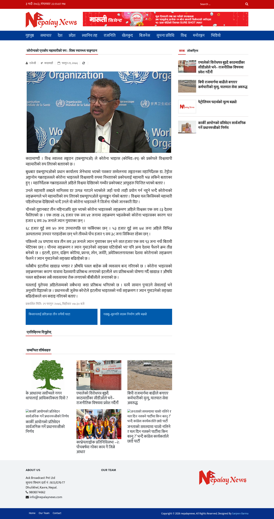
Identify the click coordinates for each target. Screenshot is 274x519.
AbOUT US (33, 470)
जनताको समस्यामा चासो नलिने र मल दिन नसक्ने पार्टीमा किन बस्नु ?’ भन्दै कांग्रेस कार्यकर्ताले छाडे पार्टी (148, 434)
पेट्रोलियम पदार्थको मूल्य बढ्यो (217, 102)
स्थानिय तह (89, 35)
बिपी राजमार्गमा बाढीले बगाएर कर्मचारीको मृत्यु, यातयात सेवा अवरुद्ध (147, 398)
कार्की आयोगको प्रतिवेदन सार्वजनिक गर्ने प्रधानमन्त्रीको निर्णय (45, 427)
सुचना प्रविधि (165, 35)
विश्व (184, 35)
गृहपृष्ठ (29, 35)
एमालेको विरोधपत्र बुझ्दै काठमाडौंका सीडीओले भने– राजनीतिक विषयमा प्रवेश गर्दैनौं (97, 398)
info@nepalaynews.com (46, 497)
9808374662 (37, 492)
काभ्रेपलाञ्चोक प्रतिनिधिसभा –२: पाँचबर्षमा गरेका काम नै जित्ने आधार (97, 447)
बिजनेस (144, 35)
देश (60, 35)
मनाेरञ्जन (199, 35)
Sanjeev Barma (240, 513)
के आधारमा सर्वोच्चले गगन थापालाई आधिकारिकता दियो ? (47, 396)
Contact (57, 513)
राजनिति (110, 35)
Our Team (108, 470)
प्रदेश (72, 35)
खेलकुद (127, 35)
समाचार (45, 35)
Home (32, 513)
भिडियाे (216, 35)
